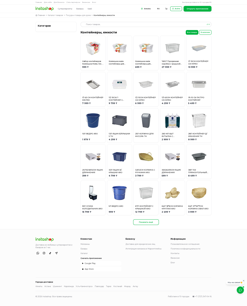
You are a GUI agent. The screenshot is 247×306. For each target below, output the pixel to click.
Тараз (108, 286)
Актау (135, 286)
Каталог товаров (55, 15)
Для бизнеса (59, 2)
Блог (94, 2)
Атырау (127, 286)
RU (158, 9)
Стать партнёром (73, 2)
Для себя (48, 2)
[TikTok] (50, 253)
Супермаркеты (65, 9)
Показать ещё (146, 222)
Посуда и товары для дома (78, 15)
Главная (39, 2)
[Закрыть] (243, 281)
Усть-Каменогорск (84, 286)
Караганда (69, 286)
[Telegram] (56, 253)
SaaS (90, 9)
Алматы (39, 286)
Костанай (117, 286)
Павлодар (99, 286)
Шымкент (57, 286)
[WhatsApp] (38, 253)
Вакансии (86, 2)
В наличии (205, 32)
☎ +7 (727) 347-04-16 (201, 296)
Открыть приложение (197, 9)
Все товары (192, 32)
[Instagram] (44, 253)
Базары (79, 9)
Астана (47, 286)
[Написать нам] (240, 290)
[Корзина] (166, 8)
